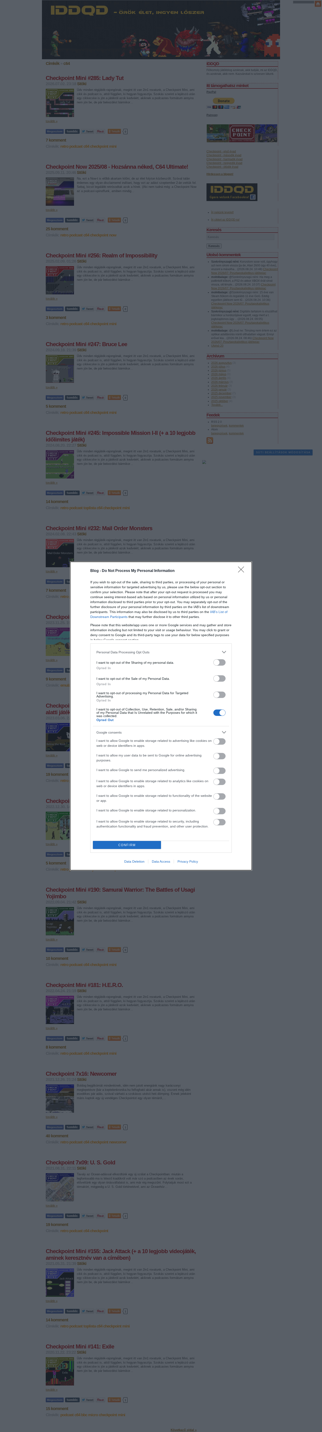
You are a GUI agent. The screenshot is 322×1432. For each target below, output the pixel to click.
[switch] (219, 662)
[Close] (242, 571)
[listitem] (161, 652)
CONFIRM (127, 845)
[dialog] (161, 716)
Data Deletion (134, 861)
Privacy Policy (188, 861)
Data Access (161, 861)
